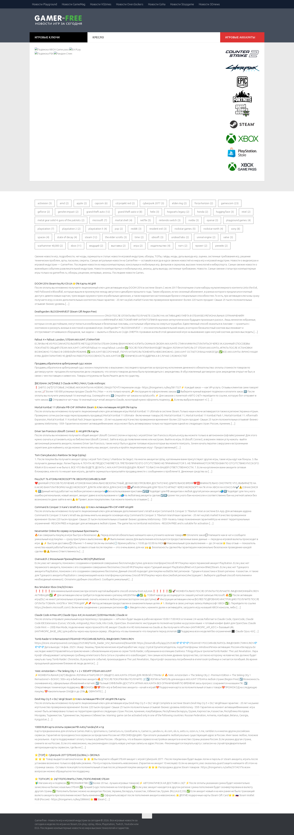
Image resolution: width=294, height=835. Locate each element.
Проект (201, 245)
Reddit (136, 228)
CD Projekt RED (125, 203)
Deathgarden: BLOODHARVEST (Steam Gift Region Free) (66, 311)
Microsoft (99, 220)
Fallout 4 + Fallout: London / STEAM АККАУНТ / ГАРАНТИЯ (67, 339)
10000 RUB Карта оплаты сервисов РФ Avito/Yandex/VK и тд (69, 727)
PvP (119, 228)
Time (139, 237)
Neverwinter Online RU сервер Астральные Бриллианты (66, 531)
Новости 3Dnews (209, 4)
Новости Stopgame (182, 4)
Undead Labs (180, 237)
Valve (228, 237)
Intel (246, 211)
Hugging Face (225, 211)
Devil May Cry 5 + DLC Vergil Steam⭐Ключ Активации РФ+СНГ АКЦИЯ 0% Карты (80, 699)
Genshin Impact (68, 211)
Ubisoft (157, 237)
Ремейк (221, 245)
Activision (45, 203)
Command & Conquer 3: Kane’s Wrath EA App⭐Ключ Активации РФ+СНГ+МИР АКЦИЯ (84, 507)
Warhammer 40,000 (50, 245)
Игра (138, 245)
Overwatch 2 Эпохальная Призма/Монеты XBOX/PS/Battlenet (70, 559)
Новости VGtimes (100, 4)
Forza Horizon (204, 203)
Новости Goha (156, 4)
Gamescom (230, 203)
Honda (202, 211)
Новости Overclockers (129, 4)
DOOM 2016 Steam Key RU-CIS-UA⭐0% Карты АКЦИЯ (65, 283)
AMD (64, 203)
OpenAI (212, 220)
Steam (91, 237)
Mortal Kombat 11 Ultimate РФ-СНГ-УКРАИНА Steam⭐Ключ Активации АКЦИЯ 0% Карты (86, 407)
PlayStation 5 (97, 228)
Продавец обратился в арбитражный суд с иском (63, 363)
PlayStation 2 (71, 228)
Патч (182, 245)
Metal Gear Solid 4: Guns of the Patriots (61, 220)
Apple (82, 203)
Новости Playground (44, 4)
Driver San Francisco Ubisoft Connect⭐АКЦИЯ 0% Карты (67, 431)
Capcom (101, 203)
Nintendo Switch (170, 220)
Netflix (145, 220)
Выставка (118, 245)
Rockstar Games (185, 228)
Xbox (76, 245)
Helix (154, 211)
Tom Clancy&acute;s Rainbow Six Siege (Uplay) (60, 455)
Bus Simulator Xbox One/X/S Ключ (54, 587)
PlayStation (46, 228)
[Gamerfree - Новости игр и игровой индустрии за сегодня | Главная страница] (59, 20)
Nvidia (194, 220)
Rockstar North (213, 228)
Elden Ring (179, 203)
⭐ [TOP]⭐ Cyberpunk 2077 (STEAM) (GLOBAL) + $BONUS (67, 755)
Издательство (160, 245)
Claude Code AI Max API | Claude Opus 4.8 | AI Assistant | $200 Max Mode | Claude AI (81, 615)
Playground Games (238, 220)
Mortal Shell (123, 220)
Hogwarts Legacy (178, 211)
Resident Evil (158, 228)
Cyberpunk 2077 (153, 203)
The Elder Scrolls (116, 237)
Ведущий (96, 245)
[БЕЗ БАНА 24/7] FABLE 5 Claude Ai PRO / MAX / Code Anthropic (70, 383)
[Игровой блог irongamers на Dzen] (257, 821)
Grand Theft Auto (98, 211)
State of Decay (67, 237)
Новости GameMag (73, 4)
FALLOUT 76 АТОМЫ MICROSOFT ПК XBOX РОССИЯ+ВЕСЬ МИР (70, 479)
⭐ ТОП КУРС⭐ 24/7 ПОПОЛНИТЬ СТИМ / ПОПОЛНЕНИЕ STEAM (72, 778)
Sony (235, 228)
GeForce (44, 211)
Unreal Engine (206, 237)
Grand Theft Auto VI (130, 211)
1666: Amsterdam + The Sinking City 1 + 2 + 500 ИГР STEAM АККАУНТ (73, 671)
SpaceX (43, 237)
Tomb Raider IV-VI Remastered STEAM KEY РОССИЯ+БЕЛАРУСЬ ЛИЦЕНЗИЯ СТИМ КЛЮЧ (84, 638)
